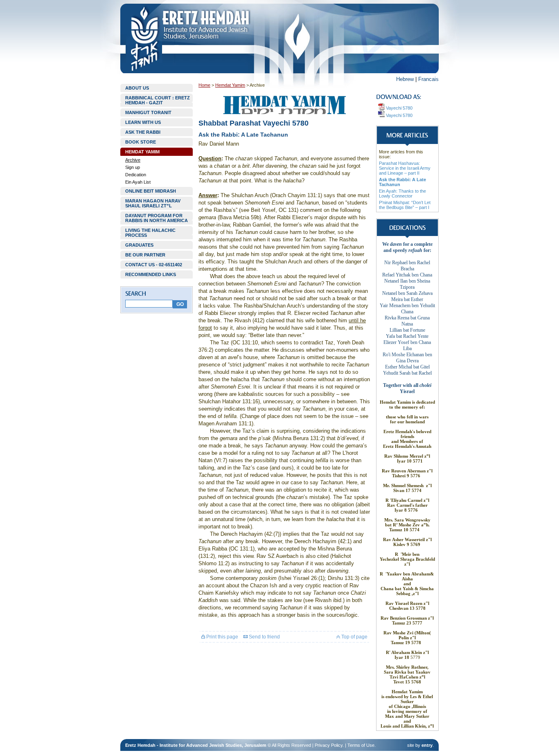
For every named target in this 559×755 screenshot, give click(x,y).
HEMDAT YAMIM (142, 151)
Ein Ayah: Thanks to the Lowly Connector (402, 193)
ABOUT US (137, 87)
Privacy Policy (329, 745)
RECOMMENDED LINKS (150, 274)
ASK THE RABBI (142, 132)
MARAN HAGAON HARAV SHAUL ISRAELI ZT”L (152, 203)
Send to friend (264, 637)
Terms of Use (360, 745)
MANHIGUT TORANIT (148, 112)
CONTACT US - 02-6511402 (153, 264)
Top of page (353, 637)
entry (427, 745)
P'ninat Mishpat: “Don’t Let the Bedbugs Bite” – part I (405, 205)
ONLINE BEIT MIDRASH (150, 191)
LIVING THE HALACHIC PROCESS (150, 233)
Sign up (132, 167)
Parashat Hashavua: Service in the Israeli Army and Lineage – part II (405, 168)
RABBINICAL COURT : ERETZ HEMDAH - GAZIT (157, 100)
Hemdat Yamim (230, 85)
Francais (428, 79)
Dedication (135, 174)
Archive (132, 159)
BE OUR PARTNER (145, 254)
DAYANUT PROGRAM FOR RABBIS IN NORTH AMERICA (156, 218)
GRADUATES (139, 245)
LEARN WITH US (143, 122)
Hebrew (405, 79)
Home (204, 85)
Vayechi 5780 (398, 108)
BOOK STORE (140, 141)
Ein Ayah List (138, 182)
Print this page (221, 637)
